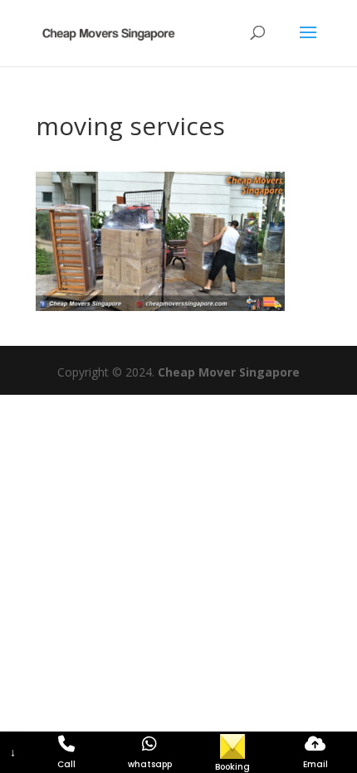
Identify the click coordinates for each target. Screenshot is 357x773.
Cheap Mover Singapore (229, 372)
